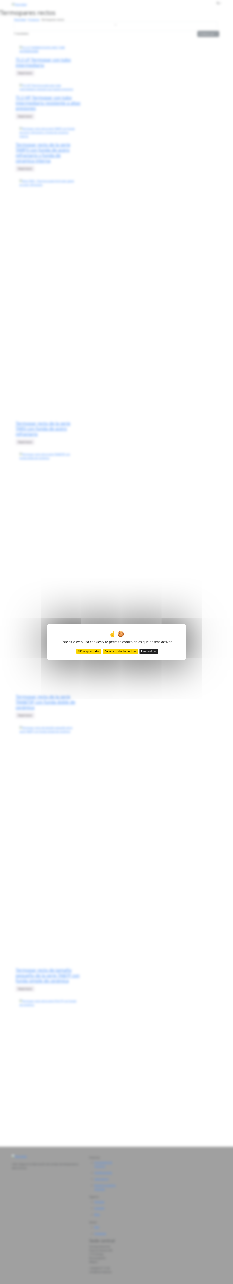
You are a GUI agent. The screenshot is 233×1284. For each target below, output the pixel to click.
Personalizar (148, 651)
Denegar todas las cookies (120, 651)
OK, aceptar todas (89, 651)
